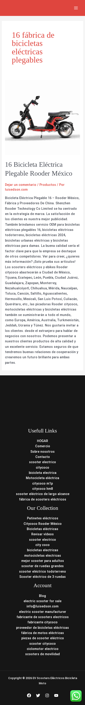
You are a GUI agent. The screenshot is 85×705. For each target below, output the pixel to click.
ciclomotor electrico (42, 649)
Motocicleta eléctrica (42, 478)
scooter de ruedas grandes (42, 566)
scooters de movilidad (42, 654)
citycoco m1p (42, 483)
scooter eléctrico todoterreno (42, 571)
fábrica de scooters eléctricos (42, 499)
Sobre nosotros (42, 452)
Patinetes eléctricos (42, 518)
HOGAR (42, 441)
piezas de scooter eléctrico (42, 638)
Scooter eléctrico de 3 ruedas (42, 577)
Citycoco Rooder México (43, 524)
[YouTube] (56, 695)
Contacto (42, 457)
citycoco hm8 (42, 489)
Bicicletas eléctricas (42, 529)
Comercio (42, 446)
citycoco (42, 467)
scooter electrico (42, 462)
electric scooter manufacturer (42, 612)
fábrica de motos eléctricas (42, 633)
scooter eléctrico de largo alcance (42, 494)
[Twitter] (38, 695)
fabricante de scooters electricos (43, 617)
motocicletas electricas (42, 555)
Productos (47, 185)
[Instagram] (47, 695)
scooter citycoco (42, 644)
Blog (42, 596)
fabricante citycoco (42, 622)
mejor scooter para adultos (42, 561)
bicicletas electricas (42, 550)
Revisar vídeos (42, 534)
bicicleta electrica (42, 473)
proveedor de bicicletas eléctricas (42, 628)
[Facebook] (29, 695)
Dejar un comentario (20, 185)
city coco (42, 545)
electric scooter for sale (42, 601)
